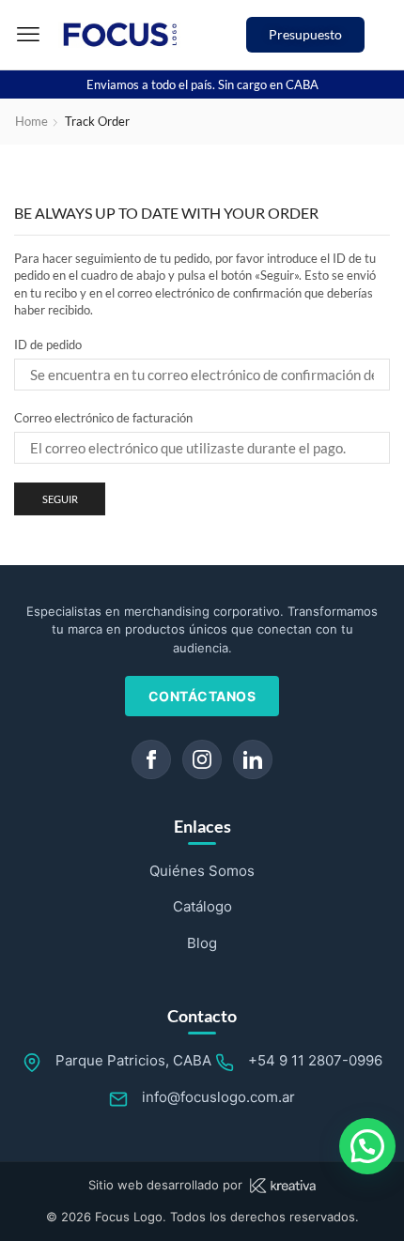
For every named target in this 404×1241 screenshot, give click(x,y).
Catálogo (202, 906)
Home (31, 121)
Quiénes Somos (202, 871)
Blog (202, 943)
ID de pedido (48, 344)
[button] (28, 34)
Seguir (60, 499)
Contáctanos (202, 696)
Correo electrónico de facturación (103, 417)
